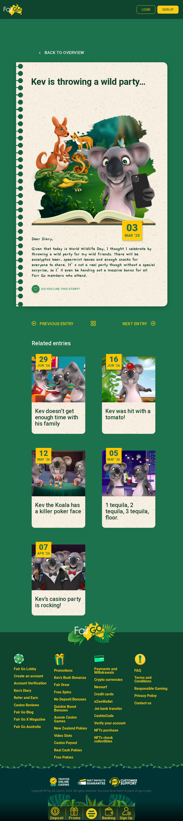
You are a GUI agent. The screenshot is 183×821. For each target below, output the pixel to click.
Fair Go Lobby (25, 669)
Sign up (168, 9)
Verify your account (109, 723)
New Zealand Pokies (70, 728)
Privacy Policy (145, 696)
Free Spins (62, 692)
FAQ (137, 670)
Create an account (28, 676)
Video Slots (63, 736)
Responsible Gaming (150, 688)
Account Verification (30, 683)
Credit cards (104, 694)
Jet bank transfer (108, 709)
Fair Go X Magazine (29, 719)
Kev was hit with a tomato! (128, 414)
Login (146, 9)
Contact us (142, 703)
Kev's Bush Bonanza (70, 678)
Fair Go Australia (27, 727)
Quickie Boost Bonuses (65, 708)
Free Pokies (63, 757)
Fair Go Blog (23, 712)
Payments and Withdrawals (105, 671)
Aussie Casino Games (65, 719)
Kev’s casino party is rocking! (58, 602)
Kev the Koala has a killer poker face (58, 508)
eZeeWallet (103, 701)
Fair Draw (61, 685)
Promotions (63, 670)
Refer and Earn (26, 698)
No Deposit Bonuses (70, 699)
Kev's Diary (22, 690)
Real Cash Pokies (68, 750)
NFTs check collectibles (103, 739)
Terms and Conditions (143, 679)
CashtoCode (104, 716)
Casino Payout (65, 743)
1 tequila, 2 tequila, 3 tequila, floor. (127, 511)
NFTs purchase (106, 730)
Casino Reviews (26, 705)
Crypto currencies (108, 680)
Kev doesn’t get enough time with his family (56, 417)
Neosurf (100, 687)
